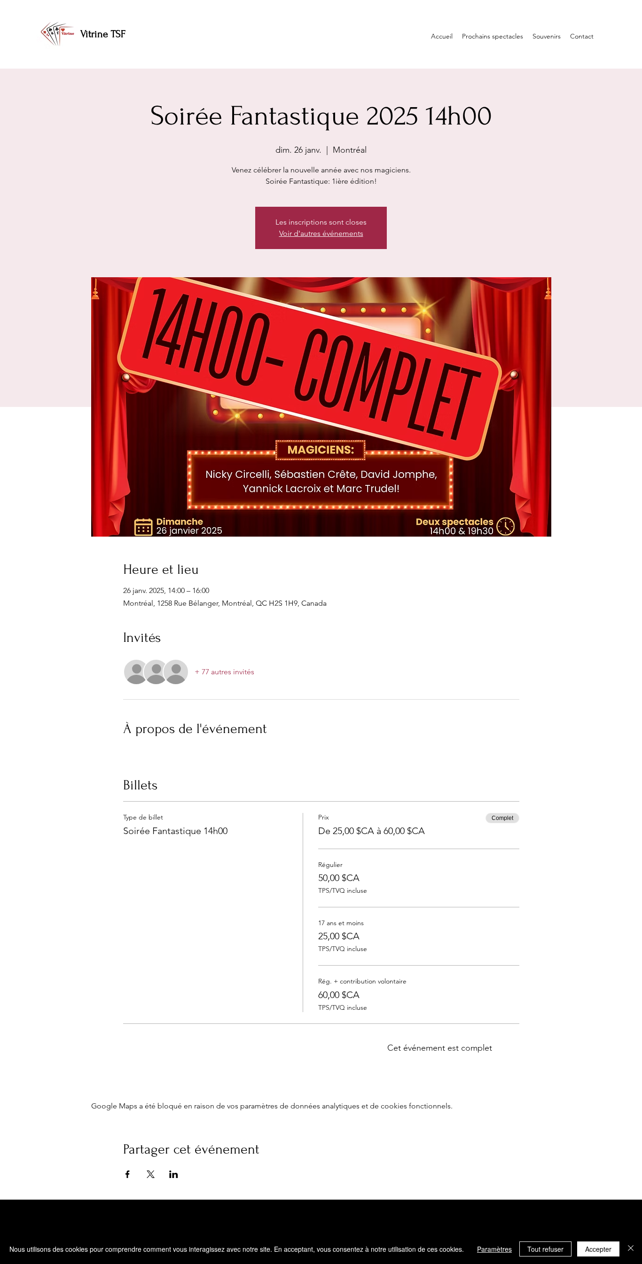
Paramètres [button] (494, 1249)
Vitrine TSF (102, 33)
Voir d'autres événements (321, 233)
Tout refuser (545, 1249)
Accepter (598, 1249)
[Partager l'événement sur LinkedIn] (173, 1174)
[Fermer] (630, 1248)
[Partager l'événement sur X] (150, 1174)
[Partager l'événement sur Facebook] (127, 1174)
